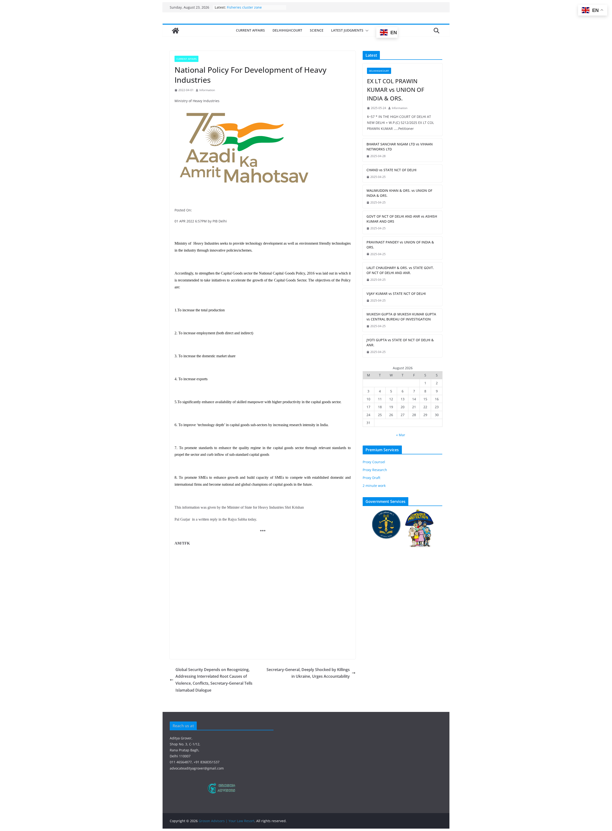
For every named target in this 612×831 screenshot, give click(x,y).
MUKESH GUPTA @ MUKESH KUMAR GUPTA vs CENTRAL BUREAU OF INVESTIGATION (401, 316)
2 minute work (374, 485)
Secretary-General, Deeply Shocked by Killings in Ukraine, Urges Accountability (308, 673)
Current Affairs (250, 30)
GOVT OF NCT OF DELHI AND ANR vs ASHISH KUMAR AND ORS (401, 219)
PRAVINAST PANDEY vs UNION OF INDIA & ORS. (400, 244)
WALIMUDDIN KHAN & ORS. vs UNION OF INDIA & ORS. (399, 193)
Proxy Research (375, 470)
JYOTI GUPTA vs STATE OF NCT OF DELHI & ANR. (400, 342)
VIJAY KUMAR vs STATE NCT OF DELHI (396, 293)
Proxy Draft (371, 477)
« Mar (400, 435)
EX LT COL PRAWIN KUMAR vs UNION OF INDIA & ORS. (395, 89)
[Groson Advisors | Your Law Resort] (175, 30)
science (316, 30)
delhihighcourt (287, 30)
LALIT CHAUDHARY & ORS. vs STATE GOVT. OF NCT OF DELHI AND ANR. (400, 270)
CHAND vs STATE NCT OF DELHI (391, 170)
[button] (366, 30)
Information (207, 90)
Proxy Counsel (374, 462)
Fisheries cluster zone (244, 7)
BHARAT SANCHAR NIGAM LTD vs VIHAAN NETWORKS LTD (399, 146)
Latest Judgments (347, 30)
